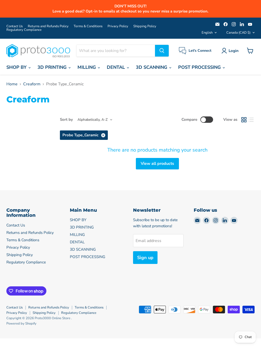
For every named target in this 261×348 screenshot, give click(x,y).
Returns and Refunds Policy (48, 26)
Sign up (145, 258)
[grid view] (243, 119)
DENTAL (116, 67)
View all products (157, 163)
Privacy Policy (118, 26)
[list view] (251, 119)
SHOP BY (17, 67)
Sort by (66, 119)
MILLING (87, 67)
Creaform (32, 84)
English (207, 32)
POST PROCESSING (200, 67)
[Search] (162, 51)
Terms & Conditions (88, 26)
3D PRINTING (52, 67)
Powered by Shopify (21, 323)
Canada (238, 32)
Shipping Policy (144, 26)
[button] (231, 51)
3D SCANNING (152, 67)
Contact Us (14, 26)
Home (12, 84)
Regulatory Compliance (24, 30)
